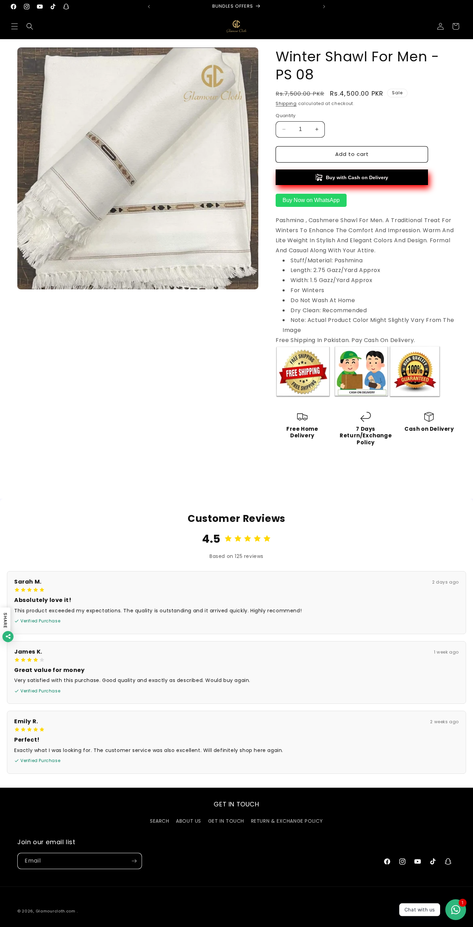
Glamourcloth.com (55, 911)
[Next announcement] (324, 6)
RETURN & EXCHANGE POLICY (287, 820)
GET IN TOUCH (226, 820)
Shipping (286, 103)
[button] (14, 26)
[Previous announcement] (149, 6)
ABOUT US (188, 820)
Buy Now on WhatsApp (311, 200)
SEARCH (159, 820)
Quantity (285, 115)
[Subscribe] (134, 861)
